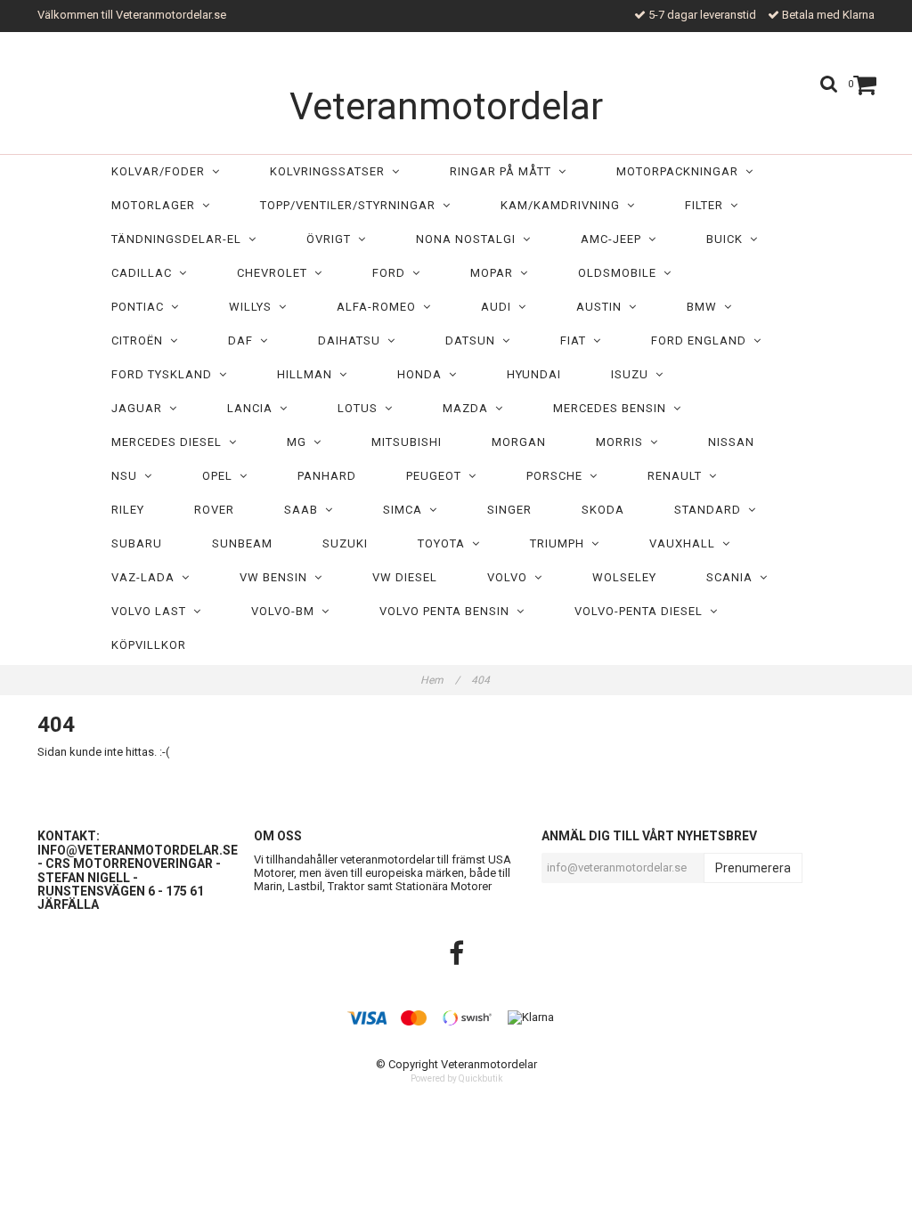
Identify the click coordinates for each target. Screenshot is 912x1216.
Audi (499, 306)
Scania (733, 577)
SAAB (304, 509)
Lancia (253, 408)
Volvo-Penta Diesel (642, 611)
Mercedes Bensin (613, 408)
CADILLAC (145, 273)
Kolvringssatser (331, 171)
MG (300, 442)
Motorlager (156, 205)
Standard (711, 509)
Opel (221, 475)
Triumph (560, 543)
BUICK (728, 239)
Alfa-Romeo (380, 306)
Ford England (702, 340)
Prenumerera (753, 868)
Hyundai (534, 374)
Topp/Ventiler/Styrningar (351, 205)
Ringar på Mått (504, 171)
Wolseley (624, 577)
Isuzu (633, 374)
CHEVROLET (275, 273)
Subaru (136, 543)
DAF (244, 340)
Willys (254, 306)
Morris (623, 442)
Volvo (510, 577)
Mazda (469, 408)
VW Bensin (277, 577)
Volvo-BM (286, 611)
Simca (406, 509)
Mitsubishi (406, 442)
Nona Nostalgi (469, 239)
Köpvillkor (148, 645)
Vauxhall (685, 543)
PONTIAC (141, 306)
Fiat (576, 340)
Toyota (445, 543)
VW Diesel (404, 577)
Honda (423, 374)
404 (482, 680)
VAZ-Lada (146, 577)
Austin (602, 306)
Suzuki (345, 543)
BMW (705, 306)
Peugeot (437, 475)
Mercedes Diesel (170, 442)
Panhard (326, 475)
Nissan (731, 442)
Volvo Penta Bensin (448, 611)
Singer (509, 509)
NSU (127, 475)
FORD (392, 273)
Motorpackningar (680, 171)
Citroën (140, 340)
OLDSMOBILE (621, 273)
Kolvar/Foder (161, 171)
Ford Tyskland (165, 374)
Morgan (519, 442)
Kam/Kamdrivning (564, 205)
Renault (678, 475)
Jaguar (140, 408)
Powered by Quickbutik (456, 1078)
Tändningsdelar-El (179, 239)
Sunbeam (242, 543)
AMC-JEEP (614, 239)
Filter (707, 205)
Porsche (558, 475)
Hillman (308, 374)
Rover (214, 509)
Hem (440, 680)
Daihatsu (352, 340)
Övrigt (332, 239)
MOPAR (495, 273)
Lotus (361, 408)
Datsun (473, 340)
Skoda (603, 509)
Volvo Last (152, 611)
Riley (127, 509)
